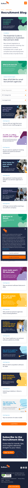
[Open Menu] (25, 3)
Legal (2, 480)
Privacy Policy (21, 478)
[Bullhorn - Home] (5, 466)
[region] (14, 244)
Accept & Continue (14, 257)
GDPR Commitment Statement (8, 478)
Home (2, 9)
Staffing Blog (9, 9)
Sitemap (7, 480)
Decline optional (14, 253)
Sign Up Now (8, 452)
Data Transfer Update (20, 474)
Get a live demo (14, 486)
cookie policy (5, 248)
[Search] (25, 90)
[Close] (25, 229)
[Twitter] (21, 468)
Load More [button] (14, 424)
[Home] (5, 3)
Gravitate (11, 482)
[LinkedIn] (26, 468)
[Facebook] (23, 468)
